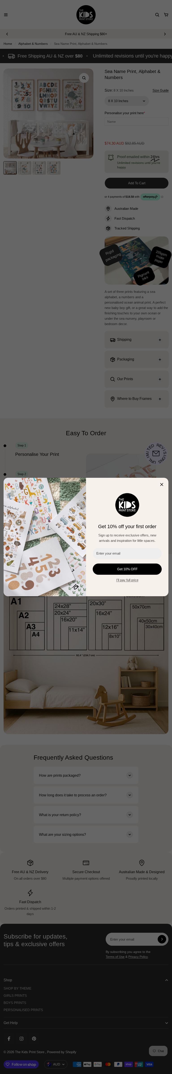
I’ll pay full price (127, 580)
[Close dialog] (161, 484)
